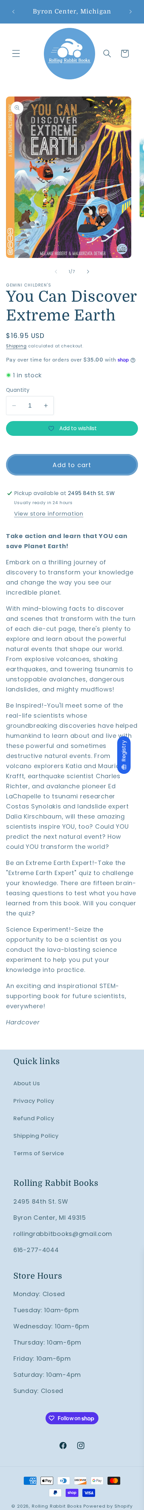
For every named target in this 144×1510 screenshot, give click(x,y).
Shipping (16, 346)
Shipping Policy (36, 1136)
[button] (16, 54)
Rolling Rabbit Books (57, 1506)
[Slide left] (56, 271)
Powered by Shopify (108, 1506)
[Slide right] (88, 271)
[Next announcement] (130, 11)
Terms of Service (38, 1153)
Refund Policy (33, 1118)
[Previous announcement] (13, 11)
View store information (48, 513)
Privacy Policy (33, 1101)
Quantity (18, 389)
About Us (26, 1083)
